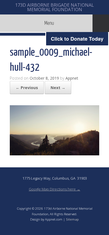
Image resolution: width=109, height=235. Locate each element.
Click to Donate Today (77, 38)
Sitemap (72, 219)
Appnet (71, 78)
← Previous (27, 87)
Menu (49, 23)
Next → (58, 87)
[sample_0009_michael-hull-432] (54, 153)
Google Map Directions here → (54, 189)
